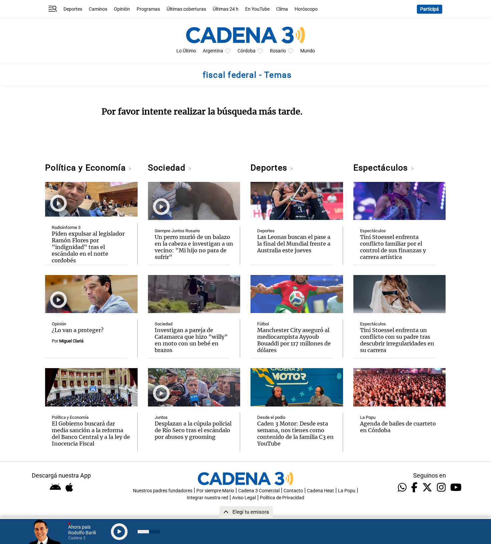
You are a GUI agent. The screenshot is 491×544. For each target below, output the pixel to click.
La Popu (367, 417)
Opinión (122, 9)
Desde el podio (271, 417)
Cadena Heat (320, 491)
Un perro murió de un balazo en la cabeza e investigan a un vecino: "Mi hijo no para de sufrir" (194, 247)
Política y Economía (86, 168)
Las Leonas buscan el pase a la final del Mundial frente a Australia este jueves (293, 244)
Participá (429, 9)
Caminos (98, 9)
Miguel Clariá (71, 340)
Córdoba (246, 51)
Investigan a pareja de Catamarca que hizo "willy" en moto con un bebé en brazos (191, 340)
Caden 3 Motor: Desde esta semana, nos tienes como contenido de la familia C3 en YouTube (295, 433)
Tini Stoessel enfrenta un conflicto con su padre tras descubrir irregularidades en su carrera (397, 340)
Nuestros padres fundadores (162, 491)
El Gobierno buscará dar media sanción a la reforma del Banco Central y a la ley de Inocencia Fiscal (91, 433)
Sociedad (168, 168)
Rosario (278, 51)
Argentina (213, 51)
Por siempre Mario (215, 491)
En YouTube (257, 9)
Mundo (307, 51)
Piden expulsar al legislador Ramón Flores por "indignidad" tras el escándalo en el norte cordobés (88, 247)
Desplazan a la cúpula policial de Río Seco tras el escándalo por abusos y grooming (193, 430)
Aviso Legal (244, 498)
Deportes (72, 9)
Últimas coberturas (186, 9)
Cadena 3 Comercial (259, 491)
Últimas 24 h (225, 9)
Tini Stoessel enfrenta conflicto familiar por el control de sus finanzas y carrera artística (393, 247)
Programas (148, 9)
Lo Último (186, 51)
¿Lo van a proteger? (78, 330)
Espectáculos (382, 168)
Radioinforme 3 (66, 227)
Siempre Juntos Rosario (177, 230)
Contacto (293, 491)
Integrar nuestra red (207, 498)
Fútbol (263, 323)
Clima (282, 9)
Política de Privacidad (282, 498)
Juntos (161, 417)
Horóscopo (306, 9)
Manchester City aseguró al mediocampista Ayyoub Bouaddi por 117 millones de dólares (294, 340)
